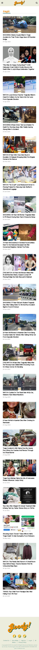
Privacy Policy (22, 642)
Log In (30, 640)
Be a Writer (15, 640)
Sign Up (23, 640)
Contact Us (6, 640)
